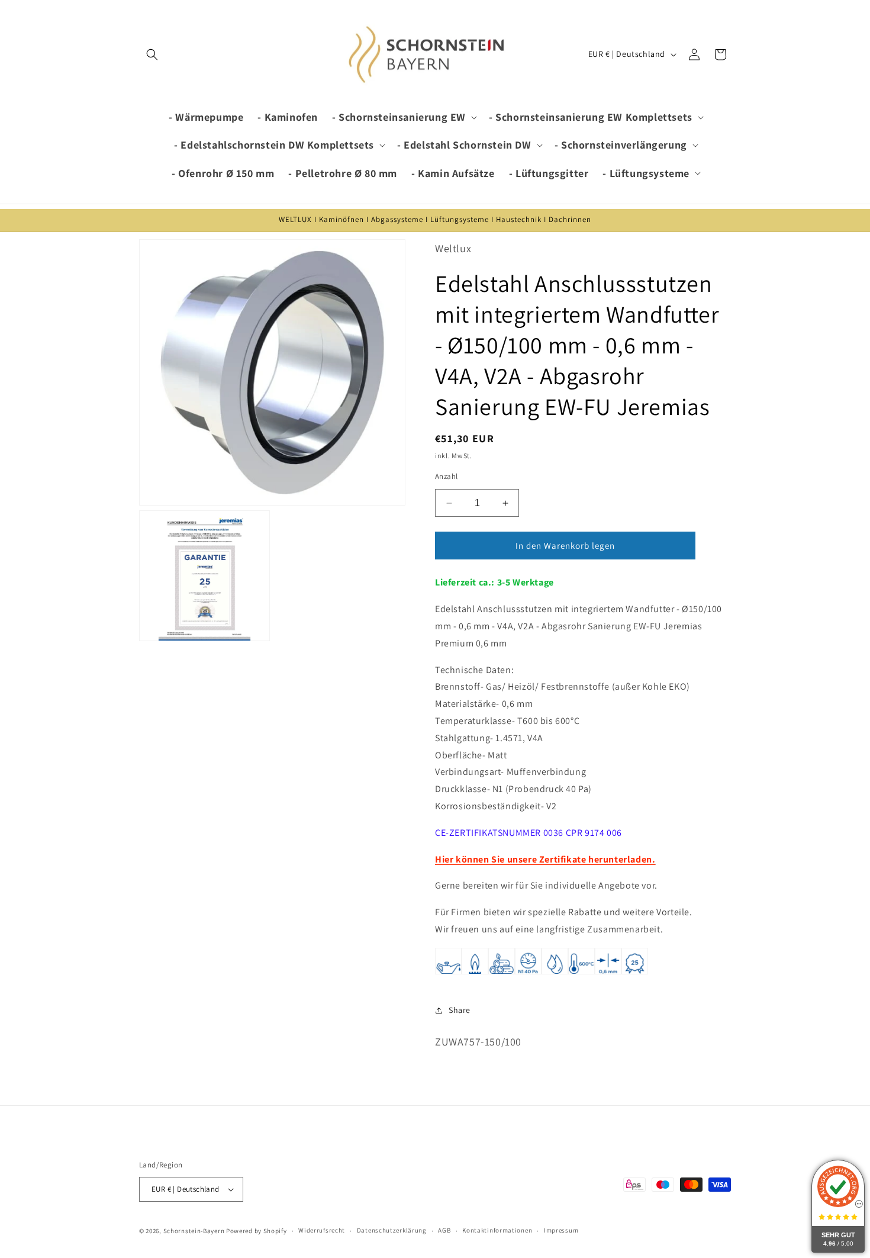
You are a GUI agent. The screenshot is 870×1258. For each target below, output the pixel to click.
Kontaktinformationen (497, 1230)
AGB (444, 1230)
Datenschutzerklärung (392, 1230)
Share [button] (460, 1010)
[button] (152, 54)
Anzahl (446, 476)
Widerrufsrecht (321, 1230)
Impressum (561, 1230)
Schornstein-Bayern (194, 1231)
